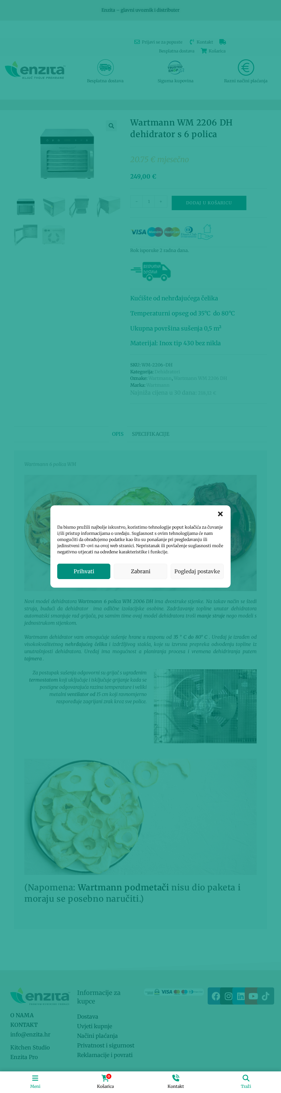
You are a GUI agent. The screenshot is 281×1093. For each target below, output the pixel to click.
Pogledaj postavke (197, 571)
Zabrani (140, 571)
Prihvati (84, 571)
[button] (220, 514)
